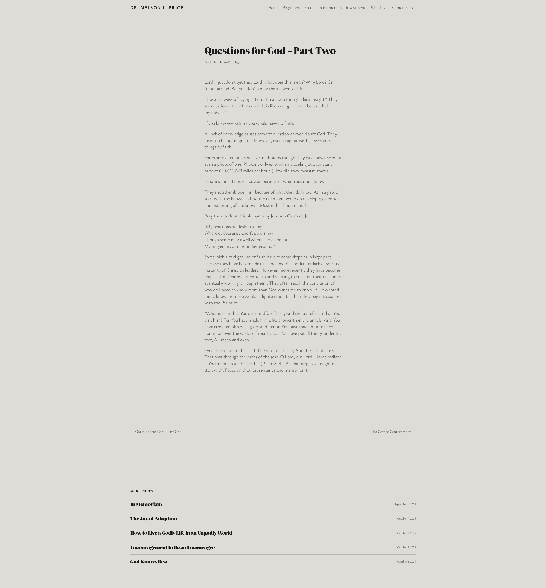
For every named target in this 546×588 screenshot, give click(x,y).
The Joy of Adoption (153, 518)
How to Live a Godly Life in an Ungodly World (181, 533)
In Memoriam (146, 504)
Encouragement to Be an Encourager (172, 547)
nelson (221, 62)
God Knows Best (149, 561)
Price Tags (234, 62)
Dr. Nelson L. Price (156, 7)
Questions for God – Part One (158, 431)
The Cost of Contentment (391, 431)
